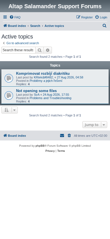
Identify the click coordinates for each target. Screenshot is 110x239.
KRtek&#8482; (44, 77)
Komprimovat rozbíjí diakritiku (43, 73)
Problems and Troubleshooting (50, 98)
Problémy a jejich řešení (46, 80)
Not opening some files (36, 91)
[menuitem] (15, 17)
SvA (36, 94)
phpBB (40, 145)
